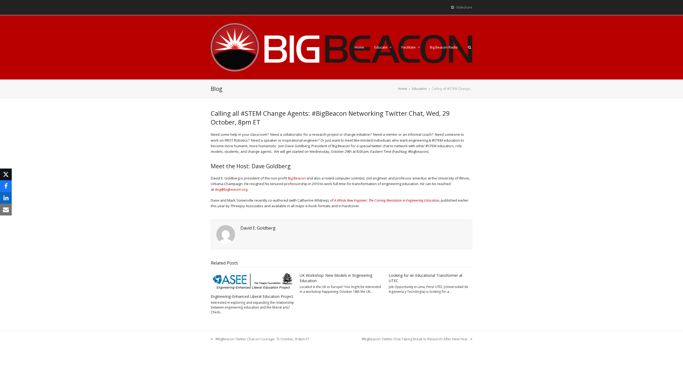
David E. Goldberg (258, 228)
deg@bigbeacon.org (231, 189)
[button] (469, 47)
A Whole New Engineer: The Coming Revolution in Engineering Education (386, 200)
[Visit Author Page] (225, 234)
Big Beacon (297, 178)
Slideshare (464, 7)
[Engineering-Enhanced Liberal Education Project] (252, 281)
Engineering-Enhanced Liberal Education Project (252, 296)
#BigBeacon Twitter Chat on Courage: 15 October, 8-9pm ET (260, 339)
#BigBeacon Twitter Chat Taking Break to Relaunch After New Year (415, 339)
